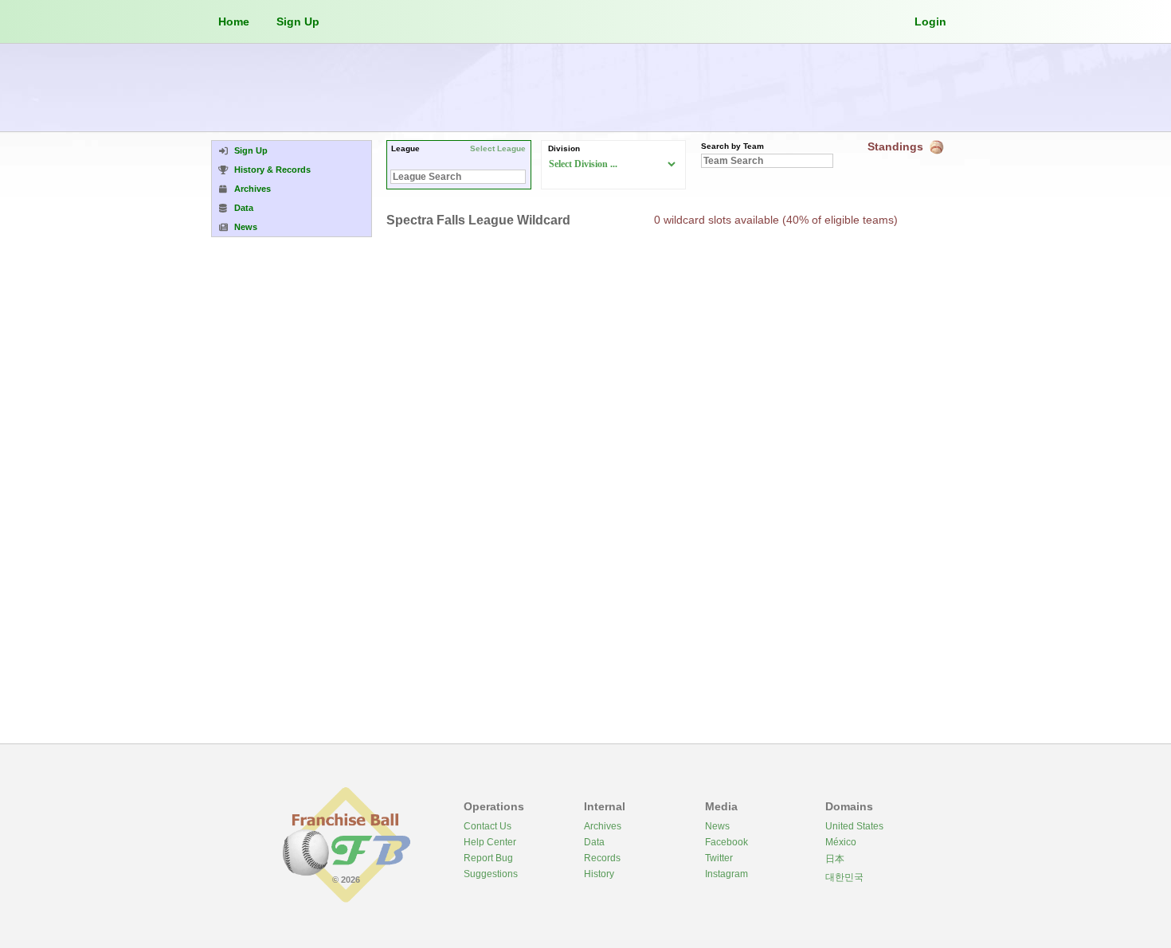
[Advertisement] (585, 87)
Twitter (719, 858)
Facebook (726, 842)
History (599, 874)
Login (930, 21)
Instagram (726, 874)
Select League (498, 148)
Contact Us (487, 826)
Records (602, 858)
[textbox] (458, 177)
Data (594, 842)
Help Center (490, 842)
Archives (602, 826)
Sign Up (297, 21)
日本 (834, 858)
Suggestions (491, 874)
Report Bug (488, 858)
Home (233, 21)
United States (854, 826)
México (840, 842)
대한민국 (844, 877)
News (717, 826)
